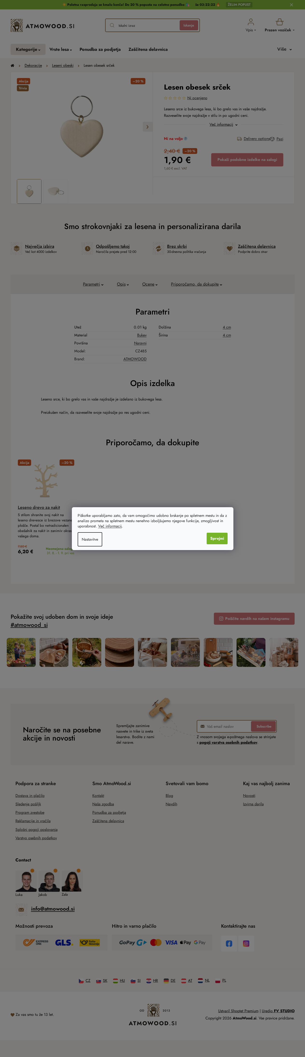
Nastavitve (90, 539)
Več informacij (110, 526)
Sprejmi (217, 538)
